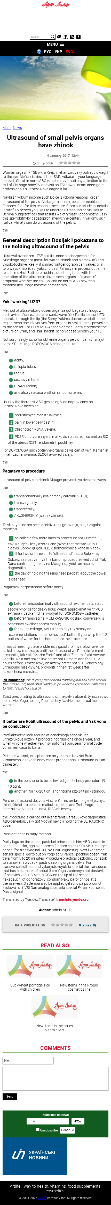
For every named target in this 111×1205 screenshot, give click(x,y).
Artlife (42, 1198)
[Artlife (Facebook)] (78, 37)
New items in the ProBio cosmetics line (79, 987)
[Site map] (66, 37)
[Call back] (59, 37)
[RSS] (72, 37)
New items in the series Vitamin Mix (54, 1027)
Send (9, 1096)
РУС (47, 51)
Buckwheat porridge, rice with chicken (30, 987)
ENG (69, 51)
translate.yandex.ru (72, 899)
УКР (58, 51)
